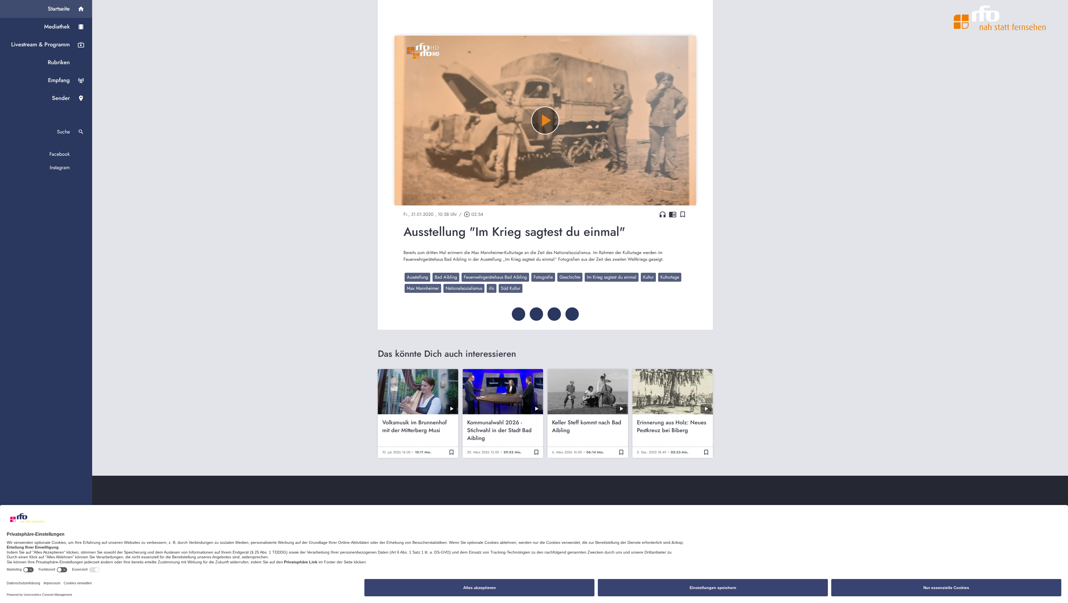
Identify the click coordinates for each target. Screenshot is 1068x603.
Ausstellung (417, 277)
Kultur (648, 277)
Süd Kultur (510, 288)
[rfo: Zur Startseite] (1000, 18)
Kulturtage (669, 277)
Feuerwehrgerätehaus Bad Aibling (495, 277)
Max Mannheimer (423, 288)
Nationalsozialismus (464, 288)
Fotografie (543, 277)
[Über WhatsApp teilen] (554, 314)
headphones (662, 214)
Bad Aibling (446, 277)
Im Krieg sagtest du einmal (611, 277)
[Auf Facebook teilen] (518, 314)
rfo (491, 288)
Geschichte (570, 277)
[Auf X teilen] (536, 314)
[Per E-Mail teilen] (572, 314)
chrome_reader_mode (673, 214)
